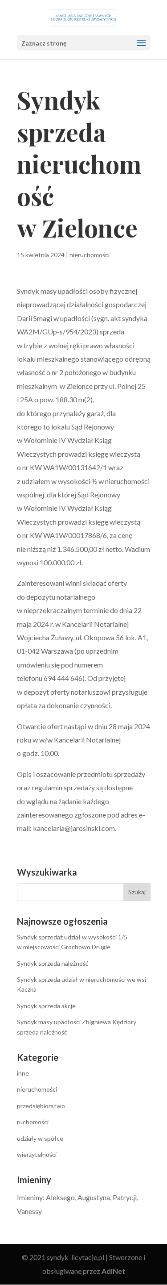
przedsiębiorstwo (41, 1106)
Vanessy (29, 1211)
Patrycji (125, 1197)
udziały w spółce (40, 1138)
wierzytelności (37, 1154)
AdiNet (113, 1271)
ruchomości (33, 1122)
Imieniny (30, 1197)
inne (23, 1073)
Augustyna (93, 1197)
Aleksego (60, 1197)
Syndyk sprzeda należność (53, 963)
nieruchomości (89, 255)
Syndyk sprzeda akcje (46, 1006)
